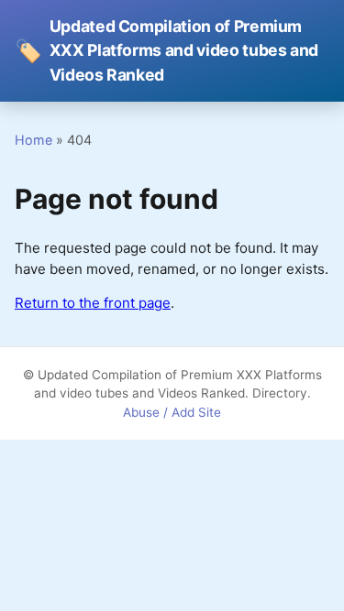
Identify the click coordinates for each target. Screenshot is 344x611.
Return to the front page (93, 302)
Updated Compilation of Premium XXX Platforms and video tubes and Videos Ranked (166, 50)
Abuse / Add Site (172, 412)
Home (33, 139)
